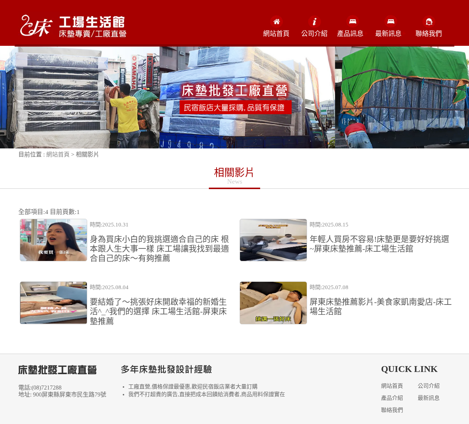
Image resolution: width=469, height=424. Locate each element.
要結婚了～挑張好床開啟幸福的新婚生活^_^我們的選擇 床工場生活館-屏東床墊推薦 (158, 311)
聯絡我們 (429, 33)
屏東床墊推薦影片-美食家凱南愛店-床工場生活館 (381, 306)
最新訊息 (429, 398)
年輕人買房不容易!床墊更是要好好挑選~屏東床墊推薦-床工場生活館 (379, 244)
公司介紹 (314, 33)
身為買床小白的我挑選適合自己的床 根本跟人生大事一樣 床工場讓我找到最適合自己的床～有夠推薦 (159, 249)
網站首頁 (276, 33)
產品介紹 (392, 398)
